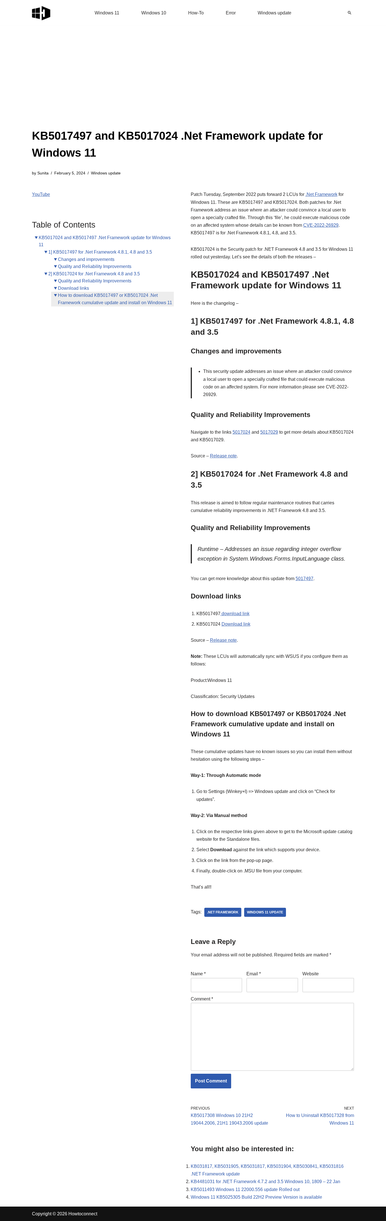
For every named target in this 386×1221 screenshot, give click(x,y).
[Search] (349, 12)
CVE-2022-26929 (321, 225)
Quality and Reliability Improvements (94, 266)
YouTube (41, 194)
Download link (236, 624)
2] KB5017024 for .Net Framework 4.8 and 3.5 (94, 273)
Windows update (274, 12)
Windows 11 (107, 12)
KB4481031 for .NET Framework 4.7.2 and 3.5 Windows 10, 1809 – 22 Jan (265, 1181)
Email (253, 973)
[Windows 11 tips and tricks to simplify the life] (41, 12)
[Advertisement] (193, 84)
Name (198, 973)
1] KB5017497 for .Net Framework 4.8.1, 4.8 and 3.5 (100, 252)
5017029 (269, 432)
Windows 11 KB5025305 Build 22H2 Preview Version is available (256, 1197)
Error (231, 12)
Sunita (43, 173)
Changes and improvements (86, 259)
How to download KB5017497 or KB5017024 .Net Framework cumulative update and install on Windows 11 (115, 299)
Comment (202, 999)
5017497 (304, 578)
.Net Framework (321, 194)
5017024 (241, 432)
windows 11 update (265, 912)
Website (310, 973)
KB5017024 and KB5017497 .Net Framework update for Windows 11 (105, 241)
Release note (223, 455)
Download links (73, 288)
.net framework (222, 912)
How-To (196, 12)
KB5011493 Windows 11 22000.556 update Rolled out (245, 1189)
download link (235, 613)
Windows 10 (153, 12)
